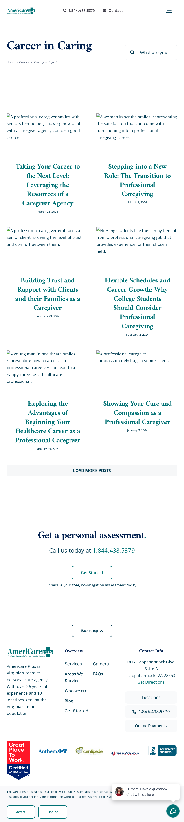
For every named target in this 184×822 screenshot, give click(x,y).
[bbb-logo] (162, 747)
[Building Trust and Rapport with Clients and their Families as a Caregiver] (47, 248)
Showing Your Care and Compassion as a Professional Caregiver (137, 413)
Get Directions (151, 682)
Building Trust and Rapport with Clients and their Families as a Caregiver (47, 294)
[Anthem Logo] (52, 748)
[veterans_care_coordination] (125, 753)
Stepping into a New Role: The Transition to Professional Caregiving (137, 181)
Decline (53, 812)
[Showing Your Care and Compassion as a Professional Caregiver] (136, 371)
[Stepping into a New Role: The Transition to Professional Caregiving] (136, 134)
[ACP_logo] (21, 9)
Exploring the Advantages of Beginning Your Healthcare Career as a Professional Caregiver (47, 422)
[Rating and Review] (18, 760)
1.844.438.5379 (114, 550)
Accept (21, 812)
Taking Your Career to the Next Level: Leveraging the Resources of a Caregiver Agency (48, 185)
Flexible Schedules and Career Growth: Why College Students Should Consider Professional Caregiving (137, 304)
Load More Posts (92, 470)
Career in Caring (31, 62)
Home (11, 62)
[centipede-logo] (89, 748)
